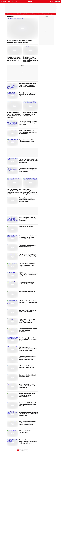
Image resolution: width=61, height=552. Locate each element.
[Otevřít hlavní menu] (1, 1)
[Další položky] (55, 14)
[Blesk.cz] (30, 1)
